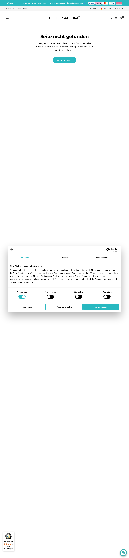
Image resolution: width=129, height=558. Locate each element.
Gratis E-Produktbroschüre (16, 9)
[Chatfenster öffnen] (123, 552)
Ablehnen (27, 307)
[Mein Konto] (116, 18)
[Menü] (12, 533)
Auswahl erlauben (64, 307)
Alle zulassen (101, 307)
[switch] (50, 297)
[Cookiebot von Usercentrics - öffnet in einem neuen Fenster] (108, 250)
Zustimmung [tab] (26, 257)
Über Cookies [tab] (102, 257)
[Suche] (111, 18)
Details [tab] (64, 257)
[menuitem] (17, 9)
